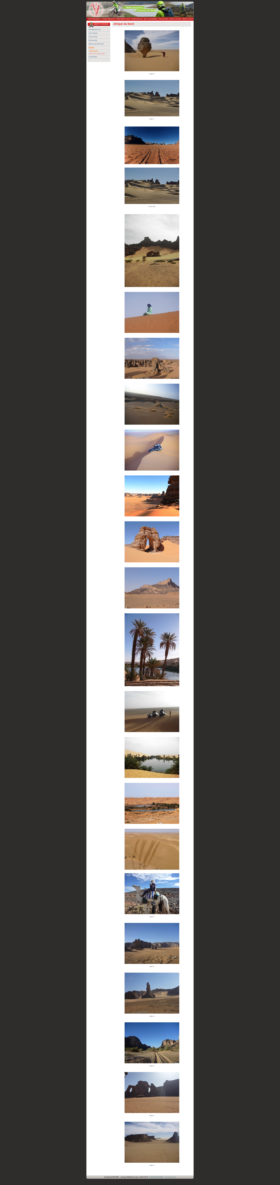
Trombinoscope (95, 29)
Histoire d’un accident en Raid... (97, 53)
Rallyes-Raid (163, 19)
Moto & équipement (150, 19)
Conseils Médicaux (108, 19)
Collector (93, 37)
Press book (93, 40)
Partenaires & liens (123, 19)
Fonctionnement (94, 19)
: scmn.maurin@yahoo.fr (162, 1177)
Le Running (93, 57)
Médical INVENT (188, 19)
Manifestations (136, 19)
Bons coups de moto (96, 44)
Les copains (93, 33)
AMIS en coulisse (175, 19)
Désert (91, 47)
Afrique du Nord (93, 50)
